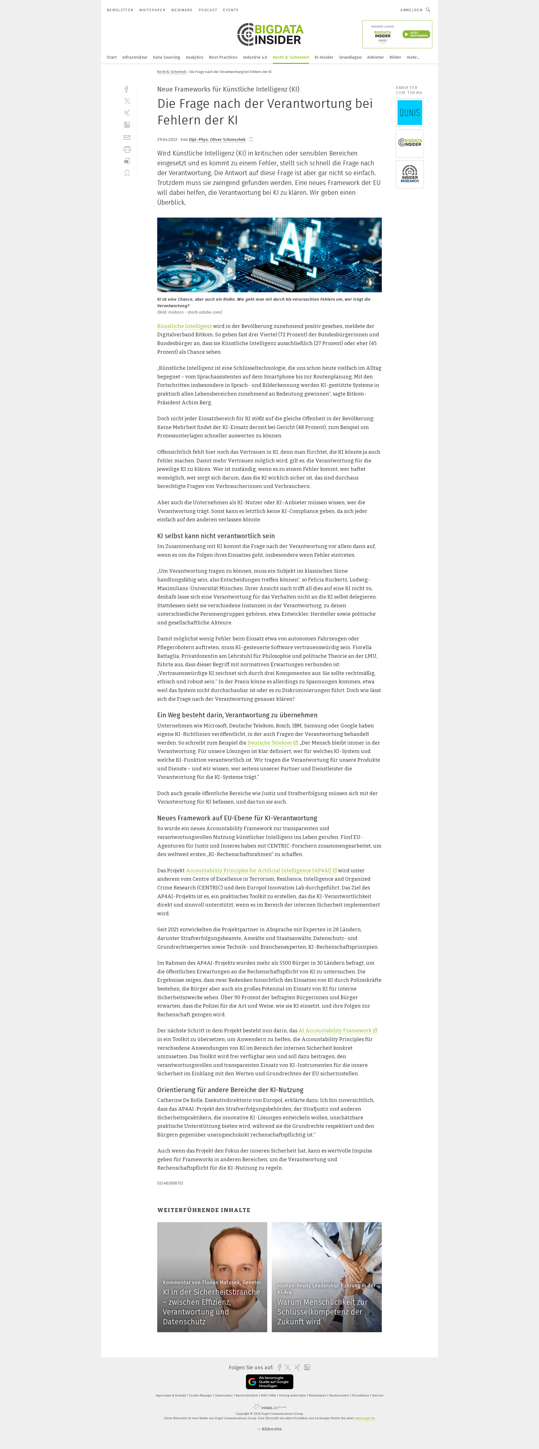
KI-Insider (324, 57)
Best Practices (223, 57)
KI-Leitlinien (361, 1395)
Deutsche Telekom (270, 743)
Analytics (195, 57)
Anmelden (411, 10)
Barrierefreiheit (247, 1395)
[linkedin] (127, 124)
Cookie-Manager (201, 1395)
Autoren (377, 1395)
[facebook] (127, 88)
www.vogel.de (365, 1418)
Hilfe (273, 1395)
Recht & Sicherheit (291, 57)
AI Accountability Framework (335, 1031)
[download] (127, 161)
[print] (127, 148)
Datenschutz (224, 1395)
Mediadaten (318, 1395)
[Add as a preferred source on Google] (269, 1381)
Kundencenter (339, 1395)
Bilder (395, 57)
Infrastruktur (134, 57)
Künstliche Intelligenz (184, 326)
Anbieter (375, 57)
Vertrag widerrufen (293, 1395)
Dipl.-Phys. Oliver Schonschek (217, 139)
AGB (264, 1395)
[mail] (127, 136)
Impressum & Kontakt (171, 1395)
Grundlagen (350, 57)
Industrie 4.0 (255, 57)
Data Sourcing (166, 57)
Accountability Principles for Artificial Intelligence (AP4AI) (259, 871)
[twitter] (127, 100)
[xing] (127, 112)
